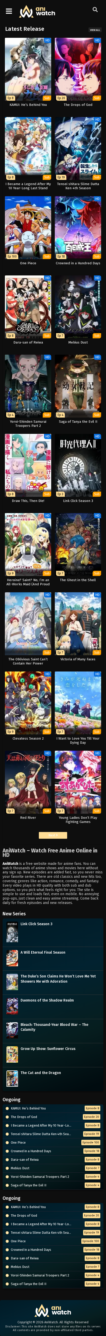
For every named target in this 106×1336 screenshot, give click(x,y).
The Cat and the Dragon (41, 1073)
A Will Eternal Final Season (43, 952)
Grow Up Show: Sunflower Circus (48, 1049)
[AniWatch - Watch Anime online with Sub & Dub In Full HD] (37, 15)
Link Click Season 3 (36, 924)
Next (52, 835)
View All (95, 30)
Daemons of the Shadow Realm (47, 1000)
